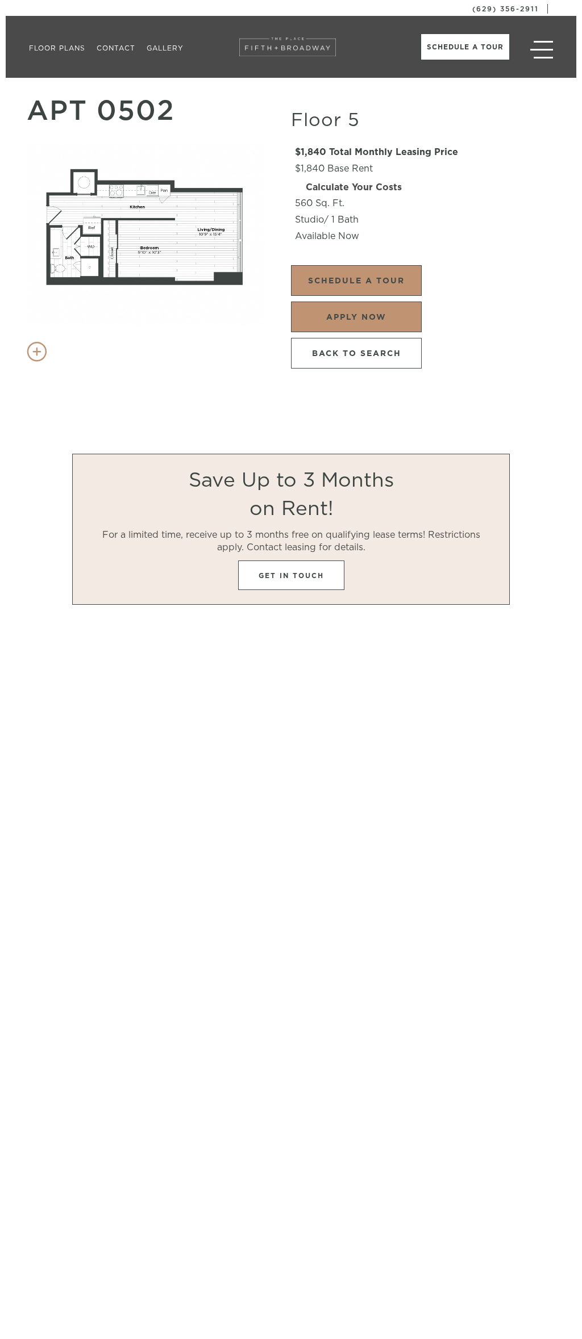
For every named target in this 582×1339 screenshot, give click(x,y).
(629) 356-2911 (505, 9)
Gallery (165, 48)
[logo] (287, 46)
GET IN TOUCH (291, 575)
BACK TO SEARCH (356, 353)
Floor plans (57, 48)
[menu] (541, 51)
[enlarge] (37, 351)
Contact (116, 48)
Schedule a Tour (465, 47)
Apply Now (356, 317)
